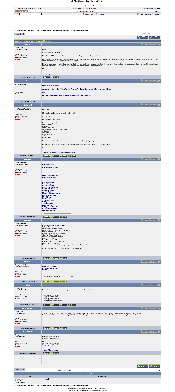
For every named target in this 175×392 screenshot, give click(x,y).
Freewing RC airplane (50, 187)
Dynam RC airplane (49, 195)
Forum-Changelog (50, 152)
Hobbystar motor (48, 202)
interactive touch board (50, 167)
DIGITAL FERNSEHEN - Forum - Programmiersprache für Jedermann (66, 95)
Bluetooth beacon (48, 210)
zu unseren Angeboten (67, 152)
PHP (49, 30)
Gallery (38, 8)
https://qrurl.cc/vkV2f (49, 177)
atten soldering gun (49, 203)
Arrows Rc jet (47, 192)
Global (87, 8)
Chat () (88, 14)
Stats (158, 8)
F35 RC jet (46, 270)
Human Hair (52, 227)
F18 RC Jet (53, 268)
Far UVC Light (47, 184)
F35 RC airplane (48, 190)
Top (94, 8)
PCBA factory (47, 205)
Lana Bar (45, 268)
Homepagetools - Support (37, 30)
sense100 (47, 379)
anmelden (84, 3)
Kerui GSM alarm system (51, 193)
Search (20, 8)
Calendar (29, 8)
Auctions (78, 8)
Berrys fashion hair (58, 225)
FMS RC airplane (48, 182)
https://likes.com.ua (51, 350)
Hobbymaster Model (49, 207)
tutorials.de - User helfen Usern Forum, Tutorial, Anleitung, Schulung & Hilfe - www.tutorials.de (76, 89)
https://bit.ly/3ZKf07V (49, 266)
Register (157, 14)
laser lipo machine (48, 164)
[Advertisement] (87, 22)
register (92, 3)
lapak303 (70, 315)
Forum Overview (20, 30)
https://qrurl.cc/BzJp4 (50, 175)
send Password (145, 14)
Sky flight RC (47, 198)
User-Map (100, 14)
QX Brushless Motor (49, 208)
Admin (157, 11)
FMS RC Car (46, 197)
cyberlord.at (103, 390)
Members (149, 8)
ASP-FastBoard (81, 390)
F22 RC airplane (48, 189)
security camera (48, 200)
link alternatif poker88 (80, 313)
